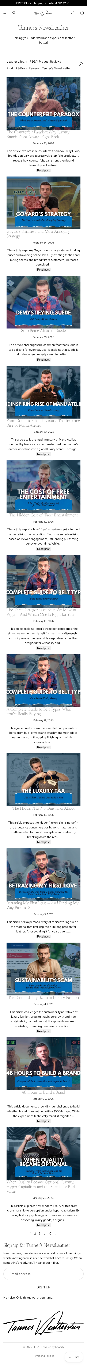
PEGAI (36, 1347)
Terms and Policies (43, 1356)
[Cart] (82, 12)
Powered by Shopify (52, 1347)
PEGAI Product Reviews (45, 61)
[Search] (14, 12)
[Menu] (5, 13)
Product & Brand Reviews (23, 68)
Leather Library (17, 61)
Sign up (43, 1287)
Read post (43, 170)
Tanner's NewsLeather (57, 68)
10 (50, 1233)
